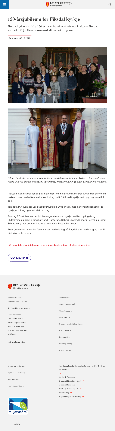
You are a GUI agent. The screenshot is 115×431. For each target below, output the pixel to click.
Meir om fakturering (16, 342)
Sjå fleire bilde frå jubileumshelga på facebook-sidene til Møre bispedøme (49, 245)
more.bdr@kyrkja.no (74, 324)
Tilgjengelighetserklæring (70, 396)
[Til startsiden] (24, 286)
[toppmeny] (4, 4)
